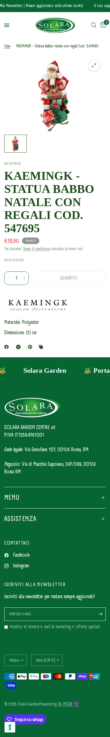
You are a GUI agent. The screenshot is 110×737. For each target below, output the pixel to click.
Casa (7, 46)
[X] (19, 347)
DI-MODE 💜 (68, 704)
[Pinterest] (31, 347)
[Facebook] (7, 347)
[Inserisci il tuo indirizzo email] (100, 614)
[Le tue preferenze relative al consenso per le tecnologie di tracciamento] (10, 727)
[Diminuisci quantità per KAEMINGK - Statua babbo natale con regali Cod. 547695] (9, 278)
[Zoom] (94, 65)
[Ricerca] (93, 25)
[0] (102, 25)
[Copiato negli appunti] (42, 347)
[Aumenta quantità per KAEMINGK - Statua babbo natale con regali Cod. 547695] (24, 278)
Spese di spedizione (36, 249)
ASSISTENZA (20, 518)
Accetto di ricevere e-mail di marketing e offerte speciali (55, 627)
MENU (11, 497)
